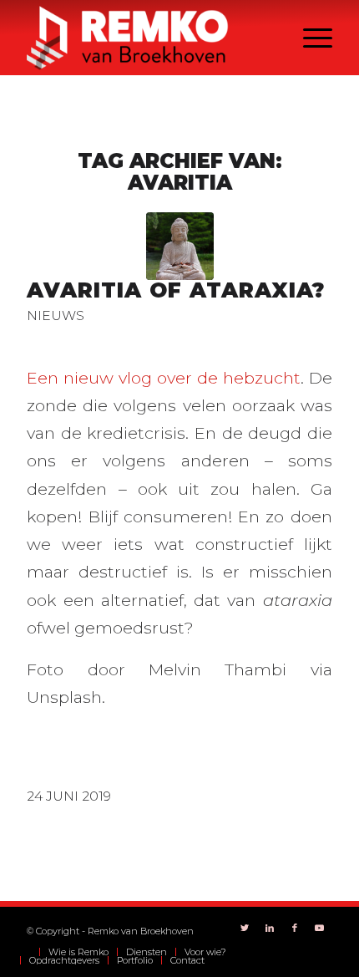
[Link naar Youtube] (319, 927)
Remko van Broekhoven (141, 931)
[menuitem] (29, 952)
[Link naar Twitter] (244, 927)
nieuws (55, 315)
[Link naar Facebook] (294, 927)
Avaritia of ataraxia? (176, 290)
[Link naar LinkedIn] (269, 927)
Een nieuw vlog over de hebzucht (164, 378)
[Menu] (309, 37)
